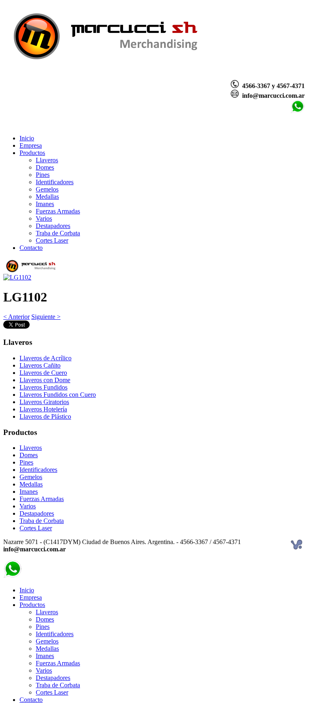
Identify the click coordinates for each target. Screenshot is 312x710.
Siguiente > (46, 316)
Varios (44, 218)
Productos (32, 152)
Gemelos (47, 189)
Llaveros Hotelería (43, 409)
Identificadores (55, 182)
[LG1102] (17, 277)
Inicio (27, 138)
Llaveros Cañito (40, 365)
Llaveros (47, 160)
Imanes (45, 203)
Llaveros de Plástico (45, 416)
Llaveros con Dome (45, 380)
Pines (43, 174)
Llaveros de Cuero (43, 372)
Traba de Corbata (58, 233)
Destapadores (53, 225)
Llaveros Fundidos (43, 387)
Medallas (47, 196)
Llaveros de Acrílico (46, 358)
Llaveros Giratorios (44, 401)
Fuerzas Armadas (58, 211)
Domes (45, 167)
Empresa (31, 145)
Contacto (31, 247)
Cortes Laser (52, 240)
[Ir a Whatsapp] (297, 111)
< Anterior (16, 316)
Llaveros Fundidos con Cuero (58, 394)
